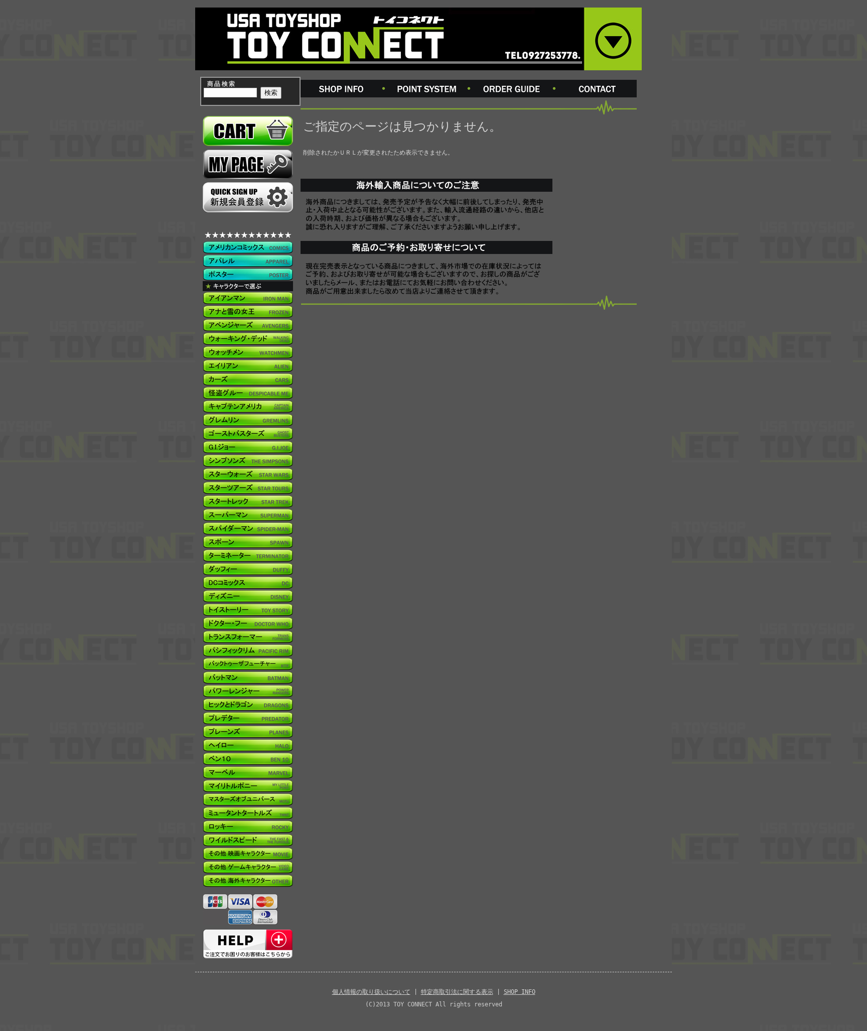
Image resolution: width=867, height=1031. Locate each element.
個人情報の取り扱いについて (371, 991)
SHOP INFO (519, 991)
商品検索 (221, 83)
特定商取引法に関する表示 (457, 991)
